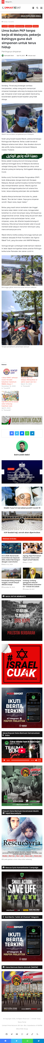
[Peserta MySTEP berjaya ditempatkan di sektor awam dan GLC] (29, 372)
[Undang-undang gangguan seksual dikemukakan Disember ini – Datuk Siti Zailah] (32, 573)
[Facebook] (12, 433)
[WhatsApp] (27, 433)
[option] (22, 472)
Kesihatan (29, 26)
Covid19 (11, 22)
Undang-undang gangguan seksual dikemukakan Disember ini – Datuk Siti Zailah (32, 583)
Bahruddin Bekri (9, 55)
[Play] (4, 760)
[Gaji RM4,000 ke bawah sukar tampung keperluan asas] (10, 396)
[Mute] (36, 760)
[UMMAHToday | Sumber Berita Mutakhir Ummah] (12, 7)
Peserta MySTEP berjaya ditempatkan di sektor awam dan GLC (29, 380)
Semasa (35, 26)
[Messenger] (22, 433)
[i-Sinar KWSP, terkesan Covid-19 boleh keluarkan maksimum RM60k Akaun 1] (10, 372)
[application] (22, 750)
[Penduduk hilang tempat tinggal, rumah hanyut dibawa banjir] (11, 573)
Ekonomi (11, 26)
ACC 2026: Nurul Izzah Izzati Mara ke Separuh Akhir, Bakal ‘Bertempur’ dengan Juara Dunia (11, 559)
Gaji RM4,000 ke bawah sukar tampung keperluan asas (10, 404)
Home (5, 22)
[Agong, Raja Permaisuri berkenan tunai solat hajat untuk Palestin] (32, 548)
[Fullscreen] (40, 760)
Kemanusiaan (20, 26)
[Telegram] (32, 433)
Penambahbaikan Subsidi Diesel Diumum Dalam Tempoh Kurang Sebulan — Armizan (21, 477)
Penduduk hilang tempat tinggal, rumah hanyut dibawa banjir (11, 582)
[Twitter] (17, 433)
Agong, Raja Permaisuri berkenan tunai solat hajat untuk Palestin (32, 558)
